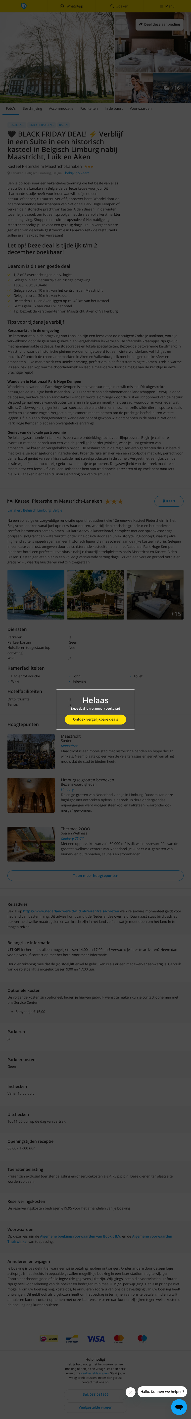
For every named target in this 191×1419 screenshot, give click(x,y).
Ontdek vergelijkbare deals (95, 719)
